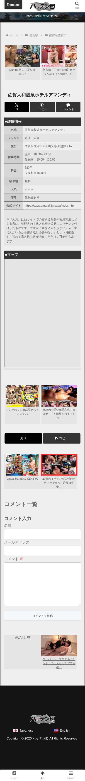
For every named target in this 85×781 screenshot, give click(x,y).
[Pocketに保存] (71, 678)
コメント (13, 559)
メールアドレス (16, 542)
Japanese (26, 730)
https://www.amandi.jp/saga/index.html (50, 205)
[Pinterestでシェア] (33, 690)
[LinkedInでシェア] (52, 690)
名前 (7, 525)
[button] (42, 107)
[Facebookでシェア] (33, 678)
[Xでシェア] (14, 678)
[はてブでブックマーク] (52, 678)
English (65, 730)
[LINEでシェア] (14, 690)
